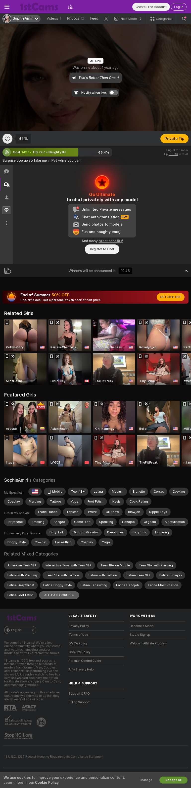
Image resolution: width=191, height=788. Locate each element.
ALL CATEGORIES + (59, 595)
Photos (75, 18)
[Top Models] (70, 6)
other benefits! (111, 241)
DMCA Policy (78, 643)
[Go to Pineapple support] (42, 722)
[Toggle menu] (7, 6)
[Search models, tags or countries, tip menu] (184, 18)
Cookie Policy (46, 783)
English (16, 630)
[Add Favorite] (7, 139)
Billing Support (79, 702)
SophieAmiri (16, 480)
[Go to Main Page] (39, 6)
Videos (54, 18)
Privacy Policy (79, 626)
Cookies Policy (80, 652)
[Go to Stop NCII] (19, 736)
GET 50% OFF (170, 297)
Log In (178, 7)
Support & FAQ (79, 693)
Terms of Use (78, 634)
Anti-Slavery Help (81, 669)
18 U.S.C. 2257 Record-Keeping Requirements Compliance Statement (53, 756)
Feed (94, 18)
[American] (35, 492)
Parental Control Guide (85, 661)
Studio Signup (140, 634)
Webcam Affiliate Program (148, 643)
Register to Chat (102, 249)
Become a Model (142, 626)
